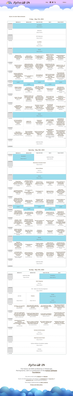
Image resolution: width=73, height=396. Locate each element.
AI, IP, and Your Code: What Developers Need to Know (46, 306)
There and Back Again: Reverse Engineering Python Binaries (28, 133)
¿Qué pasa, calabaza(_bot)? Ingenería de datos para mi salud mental (60, 191)
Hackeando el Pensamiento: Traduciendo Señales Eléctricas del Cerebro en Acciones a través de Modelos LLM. (60, 121)
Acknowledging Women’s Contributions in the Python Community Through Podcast (50, 132)
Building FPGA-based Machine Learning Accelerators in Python (59, 322)
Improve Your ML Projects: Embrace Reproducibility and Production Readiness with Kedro (28, 222)
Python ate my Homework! (49, 89)
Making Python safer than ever (50, 192)
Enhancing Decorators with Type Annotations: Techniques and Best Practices (39, 97)
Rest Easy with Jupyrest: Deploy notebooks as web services (33, 306)
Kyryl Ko (51, 378)
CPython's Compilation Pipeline (39, 231)
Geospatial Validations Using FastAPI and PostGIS (18, 107)
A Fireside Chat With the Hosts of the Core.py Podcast (18, 254)
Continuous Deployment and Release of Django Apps (29, 89)
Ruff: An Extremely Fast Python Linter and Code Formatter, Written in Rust (49, 76)
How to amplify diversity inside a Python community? (50, 121)
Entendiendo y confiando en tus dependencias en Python (61, 89)
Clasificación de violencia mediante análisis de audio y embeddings (60, 244)
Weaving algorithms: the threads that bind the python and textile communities (18, 245)
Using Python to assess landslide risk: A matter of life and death (50, 254)
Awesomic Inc (29, 380)
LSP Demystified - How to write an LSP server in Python (18, 122)
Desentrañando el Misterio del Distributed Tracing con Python (60, 57)
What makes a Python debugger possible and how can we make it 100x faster (39, 66)
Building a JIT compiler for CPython (19, 306)
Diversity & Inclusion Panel (39, 162)
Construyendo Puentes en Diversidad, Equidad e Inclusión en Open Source (60, 222)
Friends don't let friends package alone (50, 182)
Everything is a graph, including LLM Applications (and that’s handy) (18, 212)
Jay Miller (39, 41)
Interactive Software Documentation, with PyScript (39, 122)
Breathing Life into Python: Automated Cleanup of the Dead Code (50, 66)
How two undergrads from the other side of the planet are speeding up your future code (19, 314)
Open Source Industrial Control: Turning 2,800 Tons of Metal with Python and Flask (50, 244)
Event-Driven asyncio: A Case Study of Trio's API (39, 182)
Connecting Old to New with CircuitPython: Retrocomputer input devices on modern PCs (59, 314)
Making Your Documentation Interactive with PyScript (18, 57)
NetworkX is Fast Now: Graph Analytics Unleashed (50, 222)
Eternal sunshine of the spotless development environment (39, 222)
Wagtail (45, 376)
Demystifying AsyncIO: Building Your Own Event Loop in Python (39, 254)
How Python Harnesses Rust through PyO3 (39, 212)
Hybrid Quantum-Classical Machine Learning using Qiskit (29, 254)
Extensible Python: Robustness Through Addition (39, 56)
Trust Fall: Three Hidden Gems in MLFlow (29, 231)
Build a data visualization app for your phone (29, 56)
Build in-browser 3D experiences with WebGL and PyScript (39, 133)
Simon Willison (39, 168)
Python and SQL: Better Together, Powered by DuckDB (18, 231)
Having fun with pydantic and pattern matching (39, 200)
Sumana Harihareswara (39, 330)
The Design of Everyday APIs (39, 75)
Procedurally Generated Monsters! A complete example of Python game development (50, 107)
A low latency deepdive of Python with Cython (46, 314)
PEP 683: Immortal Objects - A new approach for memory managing (39, 107)
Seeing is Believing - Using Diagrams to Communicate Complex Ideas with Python (18, 75)
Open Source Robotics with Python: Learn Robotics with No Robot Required (59, 306)
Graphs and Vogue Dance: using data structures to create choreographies (33, 314)
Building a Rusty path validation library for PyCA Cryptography (50, 201)
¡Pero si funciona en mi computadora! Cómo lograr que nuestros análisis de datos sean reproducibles (60, 133)
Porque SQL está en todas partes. (60, 107)
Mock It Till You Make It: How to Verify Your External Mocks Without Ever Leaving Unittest (50, 57)
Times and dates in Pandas (28, 76)
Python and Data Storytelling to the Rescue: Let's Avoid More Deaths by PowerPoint (18, 200)
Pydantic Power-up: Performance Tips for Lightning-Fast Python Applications (28, 97)
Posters (33, 295)
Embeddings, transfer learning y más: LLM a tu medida (60, 231)
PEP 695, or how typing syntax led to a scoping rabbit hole (39, 88)
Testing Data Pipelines (50, 231)
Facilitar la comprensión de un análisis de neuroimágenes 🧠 (60, 98)
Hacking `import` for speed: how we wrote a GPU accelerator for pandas (28, 182)
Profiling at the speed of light (28, 107)
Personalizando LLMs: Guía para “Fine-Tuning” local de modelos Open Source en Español (60, 74)
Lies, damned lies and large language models (28, 213)
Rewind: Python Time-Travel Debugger (18, 66)
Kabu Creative (44, 382)
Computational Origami (28, 245)
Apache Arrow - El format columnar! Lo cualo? (60, 66)
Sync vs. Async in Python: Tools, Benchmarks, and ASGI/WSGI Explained (33, 322)
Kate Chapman (39, 281)
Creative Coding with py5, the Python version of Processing (39, 245)
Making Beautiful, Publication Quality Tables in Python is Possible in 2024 (28, 66)
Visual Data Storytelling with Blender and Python (18, 182)
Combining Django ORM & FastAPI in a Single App (18, 191)
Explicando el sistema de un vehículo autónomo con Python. (60, 213)
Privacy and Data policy (36, 384)
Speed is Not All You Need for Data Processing (50, 213)
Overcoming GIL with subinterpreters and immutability (29, 192)
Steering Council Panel (39, 337)
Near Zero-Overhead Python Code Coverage (18, 133)
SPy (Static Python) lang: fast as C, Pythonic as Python (46, 322)
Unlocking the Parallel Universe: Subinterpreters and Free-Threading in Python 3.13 (19, 322)
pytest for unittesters (28, 122)
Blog (47, 2)
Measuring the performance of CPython (28, 201)
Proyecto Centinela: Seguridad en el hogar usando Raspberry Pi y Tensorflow (60, 254)
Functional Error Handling (39, 192)
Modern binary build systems (18, 88)
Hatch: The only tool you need (18, 98)
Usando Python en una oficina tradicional (60, 200)
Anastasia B (43, 378)
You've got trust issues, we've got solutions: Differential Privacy (49, 98)
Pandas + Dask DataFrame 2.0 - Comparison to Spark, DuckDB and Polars (18, 222)
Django (39, 376)
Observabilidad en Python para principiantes (60, 182)
